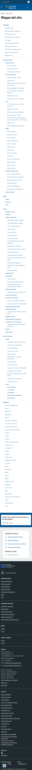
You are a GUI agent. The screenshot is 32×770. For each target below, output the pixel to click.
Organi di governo (6, 589)
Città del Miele (5, 700)
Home (2, 13)
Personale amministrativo (8, 592)
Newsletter (4, 755)
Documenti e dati (5, 584)
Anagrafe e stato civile (7, 606)
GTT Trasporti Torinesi (6, 708)
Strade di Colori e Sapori (7, 713)
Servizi (19, 762)
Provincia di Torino (6, 697)
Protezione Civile (5, 710)
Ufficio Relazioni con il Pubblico (9, 680)
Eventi (3, 643)
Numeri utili (4, 685)
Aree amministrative (6, 581)
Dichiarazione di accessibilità (8, 734)
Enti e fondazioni (5, 587)
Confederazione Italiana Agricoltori (10, 718)
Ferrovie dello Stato (6, 705)
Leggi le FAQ (4, 739)
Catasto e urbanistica (6, 612)
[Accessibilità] (4, 765)
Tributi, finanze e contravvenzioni (10, 620)
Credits (9, 764)
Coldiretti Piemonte (6, 721)
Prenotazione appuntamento (9, 743)
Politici (3, 595)
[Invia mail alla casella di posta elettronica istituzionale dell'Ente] (13, 663)
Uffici (2, 597)
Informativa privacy (6, 729)
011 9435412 (10, 658)
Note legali (4, 732)
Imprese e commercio (7, 617)
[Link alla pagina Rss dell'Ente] (2, 753)
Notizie (3, 629)
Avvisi (2, 631)
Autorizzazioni (5, 609)
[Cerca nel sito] (27, 7)
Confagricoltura (5, 724)
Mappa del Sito (22, 764)
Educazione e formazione (8, 614)
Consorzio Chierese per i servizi (9, 702)
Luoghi (3, 640)
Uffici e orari (4, 683)
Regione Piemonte (6, 2)
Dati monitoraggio (6, 762)
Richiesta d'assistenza (7, 745)
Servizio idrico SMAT (6, 716)
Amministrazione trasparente (9, 737)
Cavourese (4, 726)
